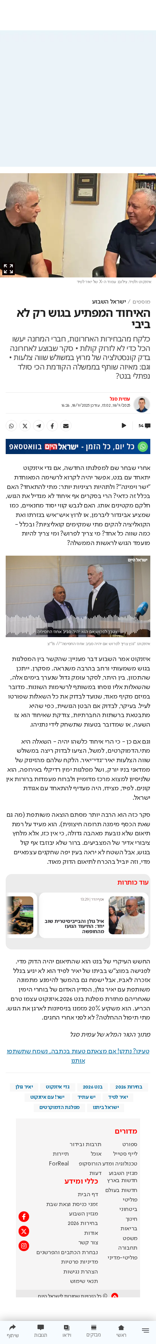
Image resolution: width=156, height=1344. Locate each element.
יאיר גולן (24, 1087)
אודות (91, 1233)
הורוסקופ (90, 1164)
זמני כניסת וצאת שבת (72, 1204)
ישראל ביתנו (106, 1107)
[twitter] (25, 425)
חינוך (131, 1219)
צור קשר (88, 1243)
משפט (130, 1239)
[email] (66, 425)
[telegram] (38, 425)
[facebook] (52, 425)
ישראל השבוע (109, 302)
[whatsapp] (11, 425)
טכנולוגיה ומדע (120, 1164)
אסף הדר (97, 899)
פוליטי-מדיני (122, 1258)
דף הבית (88, 1195)
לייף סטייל (125, 1154)
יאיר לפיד (118, 1097)
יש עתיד (86, 1097)
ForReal (59, 1164)
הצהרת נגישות (80, 1272)
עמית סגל (120, 399)
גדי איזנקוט (57, 1087)
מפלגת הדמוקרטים (59, 1107)
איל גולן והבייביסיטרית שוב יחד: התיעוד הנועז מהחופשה (74, 926)
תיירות (61, 1154)
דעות (95, 1173)
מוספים (141, 302)
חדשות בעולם (121, 1190)
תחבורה (127, 1248)
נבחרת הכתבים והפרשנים (67, 1253)
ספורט (129, 1145)
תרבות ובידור (85, 1145)
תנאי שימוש (84, 1281)
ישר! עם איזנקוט (47, 1097)
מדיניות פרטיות (79, 1262)
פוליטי (130, 1200)
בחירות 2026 (128, 1087)
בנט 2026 (92, 1087)
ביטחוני (128, 1209)
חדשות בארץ (122, 1181)
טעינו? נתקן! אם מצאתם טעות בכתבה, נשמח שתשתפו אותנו (78, 1056)
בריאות (128, 1229)
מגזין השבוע (123, 1173)
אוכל (96, 1154)
